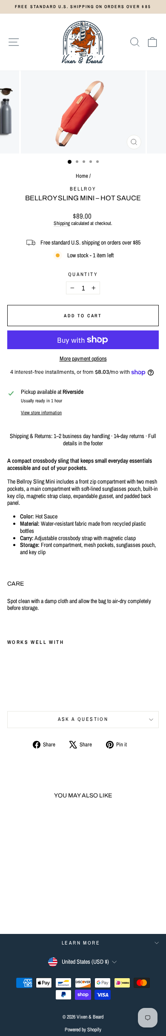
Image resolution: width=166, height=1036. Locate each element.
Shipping (62, 223)
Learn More (81, 942)
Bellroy (83, 188)
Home (82, 175)
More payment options (83, 358)
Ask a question (83, 719)
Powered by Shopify (83, 1029)
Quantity (83, 274)
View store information (41, 412)
